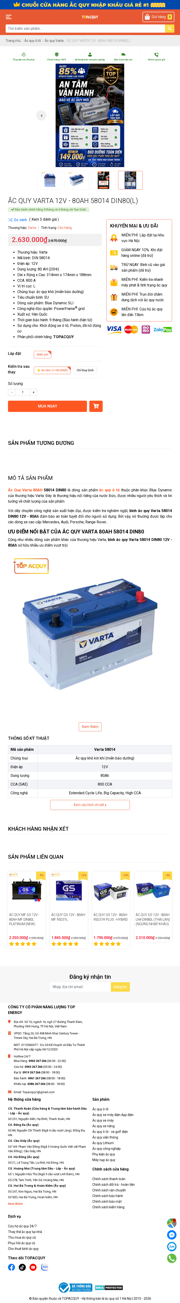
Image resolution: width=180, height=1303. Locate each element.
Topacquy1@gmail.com (38, 1092)
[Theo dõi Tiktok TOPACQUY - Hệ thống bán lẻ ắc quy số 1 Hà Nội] (22, 1266)
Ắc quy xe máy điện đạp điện (113, 1115)
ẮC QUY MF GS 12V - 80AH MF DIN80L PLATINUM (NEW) (24, 919)
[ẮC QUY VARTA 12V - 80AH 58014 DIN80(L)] (90, 115)
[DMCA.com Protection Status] (109, 1288)
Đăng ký (120, 987)
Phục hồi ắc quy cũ (21, 1243)
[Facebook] (171, 1235)
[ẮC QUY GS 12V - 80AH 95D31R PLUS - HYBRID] (111, 890)
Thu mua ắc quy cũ (22, 1237)
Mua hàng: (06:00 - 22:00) (40, 1061)
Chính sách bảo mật (107, 1201)
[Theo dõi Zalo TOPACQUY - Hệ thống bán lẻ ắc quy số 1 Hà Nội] (44, 1266)
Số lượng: (15, 383)
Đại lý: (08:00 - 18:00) (37, 1072)
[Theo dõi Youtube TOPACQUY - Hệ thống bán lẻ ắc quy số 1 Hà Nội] (33, 1266)
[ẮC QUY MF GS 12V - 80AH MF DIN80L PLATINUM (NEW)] (26, 890)
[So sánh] (17, 220)
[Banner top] (90, 4)
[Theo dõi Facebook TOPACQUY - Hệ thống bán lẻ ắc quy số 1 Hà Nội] (11, 1266)
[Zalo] (171, 1246)
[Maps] (171, 1223)
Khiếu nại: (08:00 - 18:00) (39, 1084)
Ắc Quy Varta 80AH (25, 490)
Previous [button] (41, 115)
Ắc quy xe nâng (103, 1126)
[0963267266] (171, 1258)
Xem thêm (90, 726)
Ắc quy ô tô (100, 1109)
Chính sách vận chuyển (109, 1190)
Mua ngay (47, 406)
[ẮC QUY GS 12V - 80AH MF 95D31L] (69, 890)
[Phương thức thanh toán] (139, 330)
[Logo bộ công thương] (76, 1287)
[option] (90, 115)
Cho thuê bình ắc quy (23, 1249)
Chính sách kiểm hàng (108, 1207)
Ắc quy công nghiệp (106, 1148)
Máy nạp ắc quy (103, 1160)
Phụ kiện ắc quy (103, 1154)
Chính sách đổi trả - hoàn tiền (113, 1184)
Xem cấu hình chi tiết (89, 805)
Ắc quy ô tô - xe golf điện (110, 1132)
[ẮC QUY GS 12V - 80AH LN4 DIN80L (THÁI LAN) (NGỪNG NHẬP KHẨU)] (153, 890)
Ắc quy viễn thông (105, 1137)
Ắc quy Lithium (103, 1143)
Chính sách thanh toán (108, 1179)
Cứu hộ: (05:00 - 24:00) (38, 1066)
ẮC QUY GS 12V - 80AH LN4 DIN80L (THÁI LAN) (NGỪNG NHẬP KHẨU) (153, 919)
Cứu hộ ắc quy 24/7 (22, 1226)
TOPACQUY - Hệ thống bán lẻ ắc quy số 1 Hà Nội (96, 1298)
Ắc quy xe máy (103, 1120)
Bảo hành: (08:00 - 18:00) (39, 1078)
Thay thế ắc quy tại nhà (25, 1232)
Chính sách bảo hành (107, 1196)
